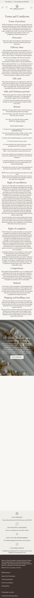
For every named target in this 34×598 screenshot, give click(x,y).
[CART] (31, 7)
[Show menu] (2, 7)
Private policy (5, 586)
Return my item (20, 121)
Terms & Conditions (7, 583)
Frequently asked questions (10, 596)
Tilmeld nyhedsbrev (7, 579)
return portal (16, 129)
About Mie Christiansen (8, 576)
